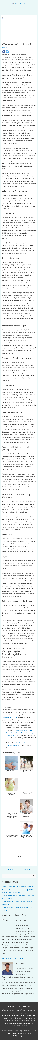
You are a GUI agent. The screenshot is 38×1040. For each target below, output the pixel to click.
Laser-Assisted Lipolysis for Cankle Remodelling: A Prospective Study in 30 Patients (20, 732)
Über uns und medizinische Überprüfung (16, 1010)
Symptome (5, 47)
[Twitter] (7, 51)
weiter (27, 869)
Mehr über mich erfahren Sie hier (12, 958)
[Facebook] (3, 51)
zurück (11, 869)
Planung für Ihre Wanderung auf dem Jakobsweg (17, 887)
